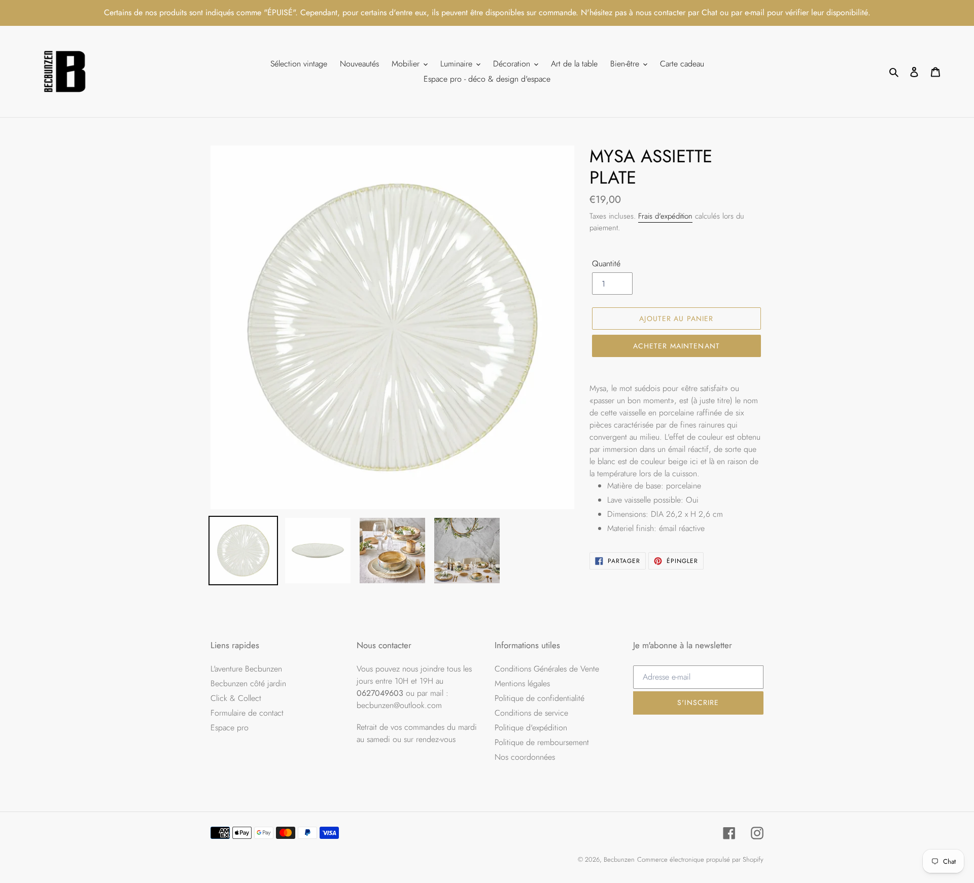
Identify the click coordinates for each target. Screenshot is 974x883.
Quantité (606, 263)
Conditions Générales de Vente (547, 669)
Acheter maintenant (676, 346)
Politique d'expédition (531, 727)
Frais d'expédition (665, 216)
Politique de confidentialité (539, 698)
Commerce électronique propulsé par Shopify (700, 859)
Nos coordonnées (525, 757)
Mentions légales (522, 683)
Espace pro (230, 727)
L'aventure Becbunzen (246, 669)
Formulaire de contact (247, 713)
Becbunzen (619, 859)
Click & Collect (236, 698)
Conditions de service (531, 713)
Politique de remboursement (542, 742)
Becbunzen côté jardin (248, 683)
